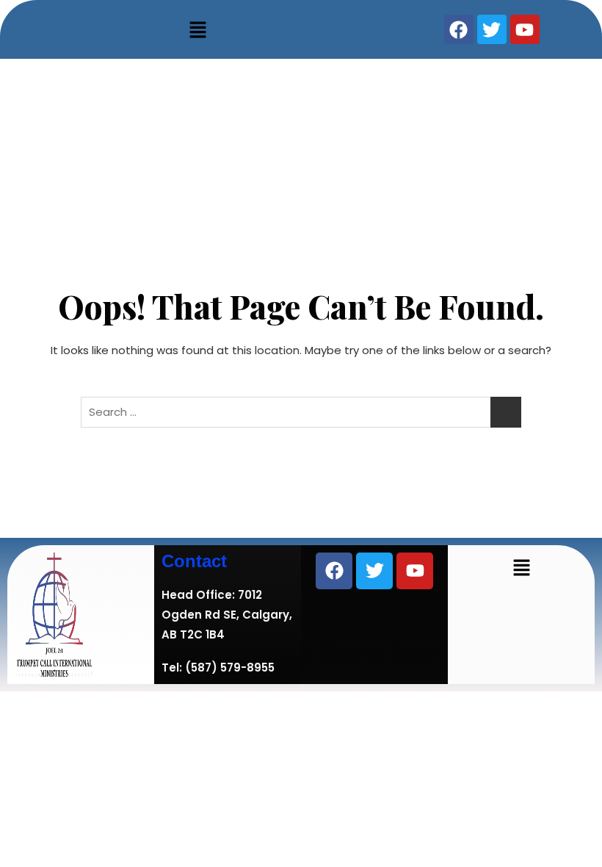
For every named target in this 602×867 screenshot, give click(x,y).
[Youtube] (414, 571)
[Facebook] (334, 571)
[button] (198, 29)
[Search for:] (301, 412)
